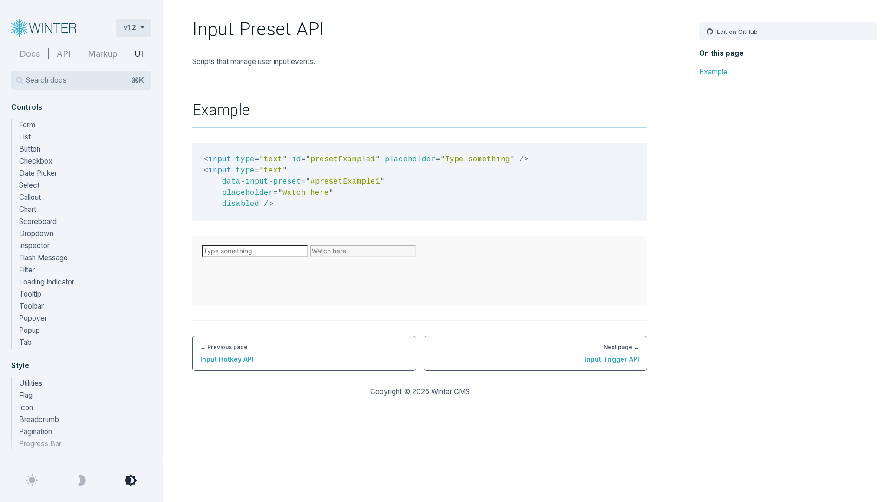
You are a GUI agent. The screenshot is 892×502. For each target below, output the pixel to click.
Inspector (34, 245)
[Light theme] (32, 480)
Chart (27, 209)
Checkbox (35, 161)
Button (29, 149)
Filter (27, 269)
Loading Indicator (46, 281)
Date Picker (38, 173)
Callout (30, 197)
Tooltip (30, 294)
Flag (26, 395)
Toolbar (31, 306)
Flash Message (43, 257)
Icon (26, 407)
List (25, 136)
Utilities (30, 383)
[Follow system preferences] (130, 480)
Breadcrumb (39, 419)
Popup (29, 330)
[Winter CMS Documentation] (56, 28)
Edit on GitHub (736, 31)
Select (29, 185)
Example (713, 71)
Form (27, 124)
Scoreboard (38, 221)
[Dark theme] (81, 480)
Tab (25, 342)
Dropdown (36, 233)
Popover (33, 318)
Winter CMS (450, 391)
